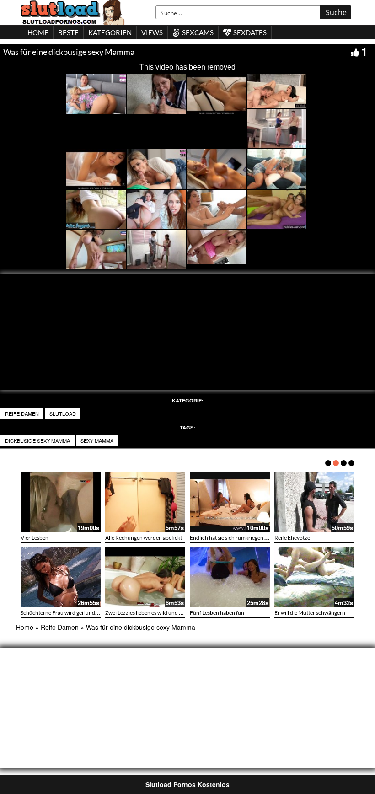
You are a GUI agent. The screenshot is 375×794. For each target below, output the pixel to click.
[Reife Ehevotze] (314, 502)
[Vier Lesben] (61, 502)
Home (24, 627)
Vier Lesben (34, 537)
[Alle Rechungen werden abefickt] (145, 502)
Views (152, 32)
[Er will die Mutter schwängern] (314, 577)
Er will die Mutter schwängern (309, 612)
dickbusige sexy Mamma (37, 440)
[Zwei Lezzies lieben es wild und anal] (145, 577)
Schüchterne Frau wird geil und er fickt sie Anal (76, 612)
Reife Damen (22, 413)
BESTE (68, 32)
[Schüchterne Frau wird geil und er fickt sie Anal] (61, 577)
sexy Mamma (96, 440)
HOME (37, 32)
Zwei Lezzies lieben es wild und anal (147, 612)
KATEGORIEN (110, 32)
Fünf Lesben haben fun (217, 612)
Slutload (62, 413)
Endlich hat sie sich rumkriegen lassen (234, 537)
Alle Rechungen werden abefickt (143, 537)
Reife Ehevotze (292, 537)
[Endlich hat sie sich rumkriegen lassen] (230, 502)
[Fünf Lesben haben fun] (230, 577)
